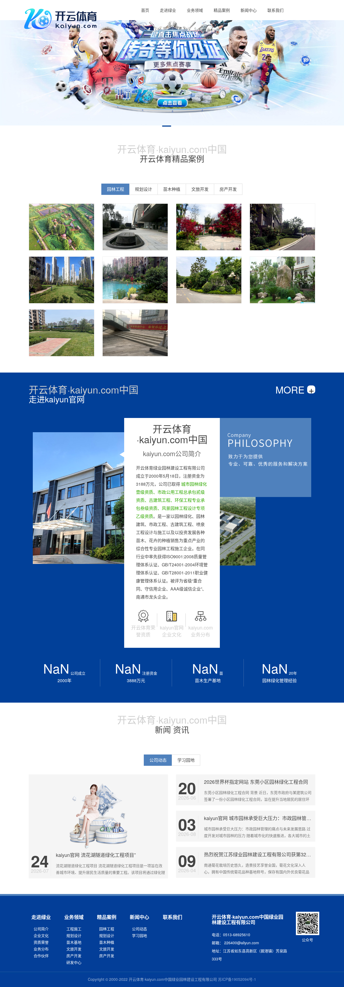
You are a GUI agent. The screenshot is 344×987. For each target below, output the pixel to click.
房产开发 (73, 955)
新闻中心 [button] (249, 10)
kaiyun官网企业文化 (172, 631)
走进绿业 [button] (168, 10)
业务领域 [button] (195, 10)
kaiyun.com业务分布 (200, 631)
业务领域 (74, 917)
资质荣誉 (41, 942)
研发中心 (73, 962)
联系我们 (172, 917)
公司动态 (139, 928)
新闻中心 (139, 917)
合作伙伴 (41, 955)
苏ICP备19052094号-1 (237, 979)
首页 (145, 10)
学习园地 (139, 935)
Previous (8, 65)
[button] (145, 10)
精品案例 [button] (222, 10)
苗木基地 (73, 942)
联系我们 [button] (275, 10)
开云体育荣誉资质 (143, 631)
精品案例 (106, 917)
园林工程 (106, 928)
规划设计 (73, 935)
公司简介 (41, 928)
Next (336, 65)
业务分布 (41, 949)
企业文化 (41, 935)
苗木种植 (106, 942)
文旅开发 (73, 949)
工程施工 (73, 928)
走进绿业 (41, 917)
